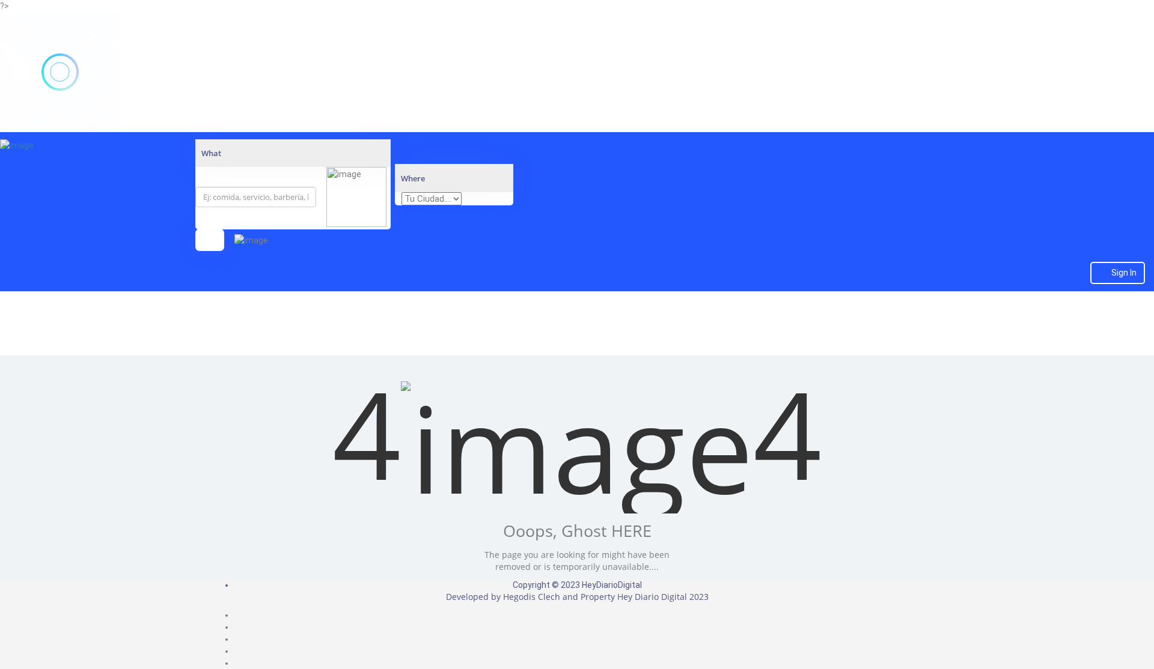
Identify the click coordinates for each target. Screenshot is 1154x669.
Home (577, 339)
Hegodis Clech (531, 596)
